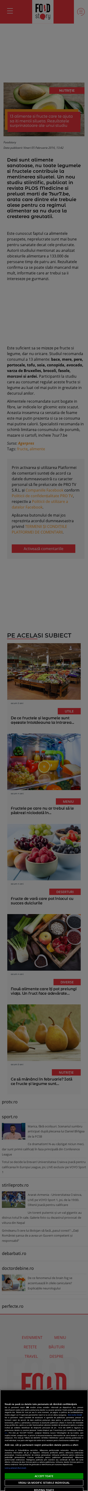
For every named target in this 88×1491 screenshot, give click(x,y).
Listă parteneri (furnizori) (15, 1468)
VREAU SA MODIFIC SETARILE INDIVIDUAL (44, 1482)
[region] (44, 1440)
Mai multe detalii (75, 1415)
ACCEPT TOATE (44, 1476)
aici (6, 1433)
